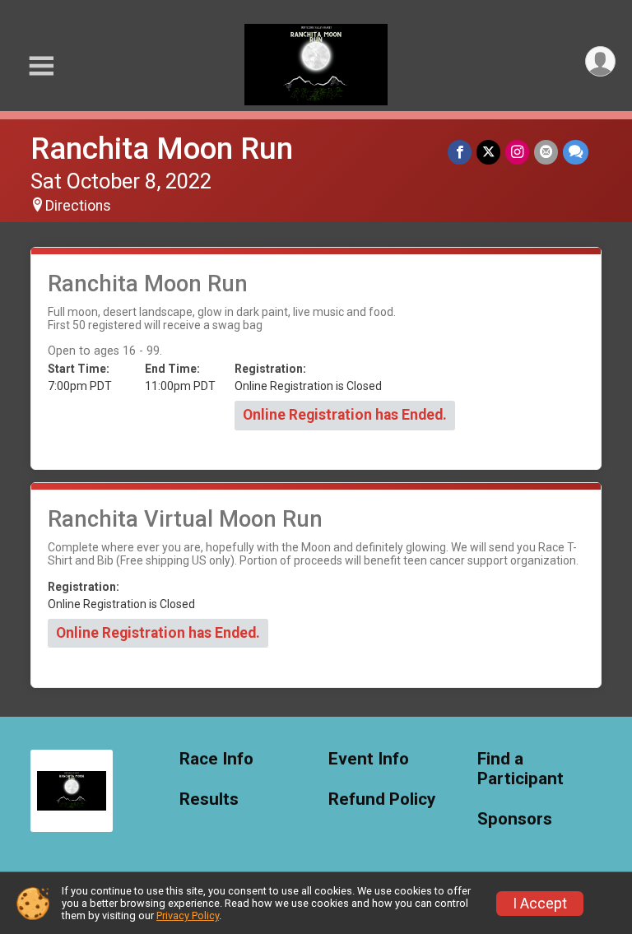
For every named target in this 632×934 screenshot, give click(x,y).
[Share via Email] (546, 152)
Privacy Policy (187, 915)
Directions (78, 205)
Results (209, 799)
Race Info (216, 759)
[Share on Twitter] (488, 152)
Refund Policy (381, 799)
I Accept (540, 903)
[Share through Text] (575, 152)
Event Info (368, 759)
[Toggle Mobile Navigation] (41, 66)
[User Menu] (600, 61)
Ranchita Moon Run (161, 148)
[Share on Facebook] (460, 152)
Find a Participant (520, 769)
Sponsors (514, 819)
